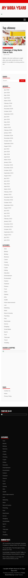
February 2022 (8, 218)
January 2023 (7, 194)
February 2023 (8, 192)
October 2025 (8, 111)
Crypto (6, 267)
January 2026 (7, 106)
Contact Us (7, 391)
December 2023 (8, 165)
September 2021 (8, 232)
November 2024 (8, 138)
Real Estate (7, 321)
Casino (6, 259)
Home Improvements (7, 47)
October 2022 (8, 202)
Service (6, 324)
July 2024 (6, 149)
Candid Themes (18, 574)
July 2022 (6, 210)
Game (5, 291)
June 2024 (7, 151)
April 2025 (7, 124)
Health (6, 299)
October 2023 (8, 170)
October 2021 (8, 229)
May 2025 (7, 122)
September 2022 (8, 205)
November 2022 (8, 200)
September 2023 (8, 173)
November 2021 (8, 226)
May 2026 (7, 95)
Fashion (6, 281)
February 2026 (8, 103)
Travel (5, 340)
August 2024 (7, 146)
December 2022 (8, 197)
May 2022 (7, 216)
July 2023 (6, 178)
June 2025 (7, 119)
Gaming (6, 294)
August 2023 (7, 175)
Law (5, 305)
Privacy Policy (8, 396)
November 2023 (8, 167)
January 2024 (7, 162)
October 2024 (8, 141)
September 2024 (8, 143)
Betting (6, 254)
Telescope (7, 337)
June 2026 (7, 92)
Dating (6, 270)
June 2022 (7, 213)
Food (5, 289)
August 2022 (7, 208)
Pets (5, 318)
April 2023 (7, 186)
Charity (6, 262)
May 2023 (7, 183)
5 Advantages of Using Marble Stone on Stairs (12, 51)
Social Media (7, 329)
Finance (6, 286)
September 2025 (8, 114)
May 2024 (7, 154)
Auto (5, 249)
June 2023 (7, 181)
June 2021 (7, 240)
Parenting (6, 316)
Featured (6, 283)
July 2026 (6, 90)
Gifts (5, 297)
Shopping (6, 326)
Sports (6, 332)
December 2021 (8, 224)
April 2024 (7, 157)
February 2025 (8, 130)
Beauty (6, 251)
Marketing (6, 308)
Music (5, 310)
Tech (5, 334)
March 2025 (7, 127)
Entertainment (8, 275)
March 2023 (7, 189)
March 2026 (7, 100)
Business (6, 257)
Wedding (6, 342)
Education (6, 273)
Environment (7, 278)
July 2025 (6, 116)
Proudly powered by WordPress (11, 572)
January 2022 (7, 221)
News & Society (8, 313)
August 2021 (7, 234)
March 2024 (7, 159)
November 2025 (8, 108)
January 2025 (7, 133)
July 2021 (6, 237)
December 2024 (8, 135)
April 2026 (7, 98)
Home (5, 393)
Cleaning (6, 265)
